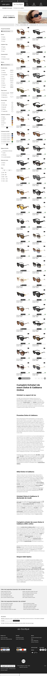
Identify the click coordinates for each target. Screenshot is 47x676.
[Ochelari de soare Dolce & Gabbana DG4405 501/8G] (39, 192)
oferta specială (20, 576)
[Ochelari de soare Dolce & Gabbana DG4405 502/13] (23, 352)
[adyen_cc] (1, 650)
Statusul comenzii (34, 642)
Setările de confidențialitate (6, 639)
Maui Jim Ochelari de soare (28, 594)
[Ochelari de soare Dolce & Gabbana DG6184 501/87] (39, 308)
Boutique (19, 547)
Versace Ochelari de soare (28, 595)
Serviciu (17, 635)
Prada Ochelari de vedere (6, 606)
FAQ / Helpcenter (34, 640)
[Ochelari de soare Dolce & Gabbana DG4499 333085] (23, 206)
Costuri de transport (20, 639)
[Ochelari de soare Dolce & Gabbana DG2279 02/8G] (23, 250)
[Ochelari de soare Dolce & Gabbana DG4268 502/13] (23, 32)
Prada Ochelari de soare (6, 591)
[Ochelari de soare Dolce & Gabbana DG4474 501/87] (39, 206)
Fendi (33, 567)
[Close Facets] (7, 24)
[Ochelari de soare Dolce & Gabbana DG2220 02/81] (39, 90)
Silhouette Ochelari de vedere (29, 607)
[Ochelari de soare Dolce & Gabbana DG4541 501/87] (39, 32)
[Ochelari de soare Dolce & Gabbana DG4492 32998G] (23, 221)
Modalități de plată (20, 637)
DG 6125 (23, 507)
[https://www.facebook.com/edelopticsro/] (41, 650)
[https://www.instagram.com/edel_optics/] (43, 650)
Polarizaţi (4, 154)
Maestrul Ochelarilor (29, 536)
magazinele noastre (37, 538)
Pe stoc (4, 56)
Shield (4, 78)
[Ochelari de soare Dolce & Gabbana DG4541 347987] (39, 46)
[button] (6, 4)
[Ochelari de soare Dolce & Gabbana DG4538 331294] (23, 279)
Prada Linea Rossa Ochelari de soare (30, 591)
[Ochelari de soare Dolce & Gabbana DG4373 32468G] (39, 265)
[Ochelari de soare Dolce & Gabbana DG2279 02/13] (23, 46)
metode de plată (27, 541)
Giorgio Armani (26, 402)
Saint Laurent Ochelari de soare (7, 597)
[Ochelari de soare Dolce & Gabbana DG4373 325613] (23, 134)
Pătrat (4, 70)
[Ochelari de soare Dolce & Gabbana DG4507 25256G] (39, 75)
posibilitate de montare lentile (7, 151)
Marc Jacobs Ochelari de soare (29, 597)
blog (29, 537)
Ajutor (32, 635)
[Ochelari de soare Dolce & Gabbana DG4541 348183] (23, 177)
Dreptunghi (5, 74)
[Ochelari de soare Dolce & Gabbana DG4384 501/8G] (39, 148)
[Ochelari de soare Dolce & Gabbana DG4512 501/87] (23, 338)
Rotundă (4, 107)
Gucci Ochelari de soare (6, 594)
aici (32, 623)
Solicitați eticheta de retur (36, 637)
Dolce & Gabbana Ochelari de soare (30, 592)
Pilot (3, 76)
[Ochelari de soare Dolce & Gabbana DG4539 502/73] (23, 323)
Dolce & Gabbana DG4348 (34, 502)
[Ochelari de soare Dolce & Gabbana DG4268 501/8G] (39, 61)
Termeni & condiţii (4, 668)
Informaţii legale (4, 670)
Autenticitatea (20, 511)
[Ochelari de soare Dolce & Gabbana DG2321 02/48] (39, 250)
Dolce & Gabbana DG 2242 (28, 503)
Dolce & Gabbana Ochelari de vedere (8, 609)
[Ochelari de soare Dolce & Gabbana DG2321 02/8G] (23, 367)
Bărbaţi (4, 39)
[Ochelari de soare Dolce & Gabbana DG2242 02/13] (23, 61)
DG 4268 (41, 489)
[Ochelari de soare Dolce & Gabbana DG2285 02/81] (39, 367)
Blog (32, 639)
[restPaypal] (8, 650)
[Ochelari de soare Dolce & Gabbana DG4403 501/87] (23, 163)
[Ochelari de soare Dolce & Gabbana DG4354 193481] (39, 177)
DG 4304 (38, 454)
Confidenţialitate (12, 668)
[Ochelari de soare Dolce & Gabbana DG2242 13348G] (39, 236)
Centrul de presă (4, 637)
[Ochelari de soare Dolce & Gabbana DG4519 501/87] (39, 352)
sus (45, 665)
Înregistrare (34, 5)
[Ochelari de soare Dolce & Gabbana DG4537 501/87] (39, 104)
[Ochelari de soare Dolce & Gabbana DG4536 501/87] (39, 119)
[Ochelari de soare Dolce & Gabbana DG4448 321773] (39, 338)
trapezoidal (5, 111)
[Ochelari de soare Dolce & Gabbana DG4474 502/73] (39, 279)
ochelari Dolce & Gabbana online (28, 527)
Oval (3, 80)
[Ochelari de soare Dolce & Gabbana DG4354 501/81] (23, 104)
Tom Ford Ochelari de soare (6, 595)
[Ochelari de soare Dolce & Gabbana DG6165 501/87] (23, 148)
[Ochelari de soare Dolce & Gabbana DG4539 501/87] (23, 265)
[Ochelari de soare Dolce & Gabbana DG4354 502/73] (23, 236)
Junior (4, 41)
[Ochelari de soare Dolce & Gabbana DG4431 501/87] (39, 221)
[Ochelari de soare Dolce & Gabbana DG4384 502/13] (23, 75)
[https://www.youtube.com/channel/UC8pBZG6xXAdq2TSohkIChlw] (45, 650)
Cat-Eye (4, 72)
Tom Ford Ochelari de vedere (7, 603)
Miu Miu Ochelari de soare (6, 592)
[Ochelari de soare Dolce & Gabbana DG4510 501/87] (23, 294)
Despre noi (3, 635)
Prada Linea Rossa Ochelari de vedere (31, 609)
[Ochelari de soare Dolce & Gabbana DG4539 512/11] (23, 192)
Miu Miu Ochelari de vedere (6, 604)
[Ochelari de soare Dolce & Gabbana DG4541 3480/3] (23, 90)
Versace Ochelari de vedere (28, 603)
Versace (34, 402)
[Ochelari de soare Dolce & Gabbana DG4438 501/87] (39, 294)
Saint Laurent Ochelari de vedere (30, 604)
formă (41, 533)
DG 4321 (22, 455)
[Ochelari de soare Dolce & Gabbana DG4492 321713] (23, 308)
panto (4, 83)
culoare (21, 534)
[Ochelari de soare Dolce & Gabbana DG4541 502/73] (39, 134)
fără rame (5, 95)
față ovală (5, 104)
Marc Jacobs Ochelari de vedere (29, 606)
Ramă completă (6, 92)
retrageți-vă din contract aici (7, 666)
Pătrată (4, 109)
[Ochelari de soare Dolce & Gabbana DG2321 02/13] (23, 119)
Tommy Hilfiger (38, 567)
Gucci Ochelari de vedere (6, 607)
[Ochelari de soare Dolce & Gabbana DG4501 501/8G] (39, 163)
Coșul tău (41, 5)
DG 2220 (36, 507)
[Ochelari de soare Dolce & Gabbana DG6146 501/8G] (39, 323)
